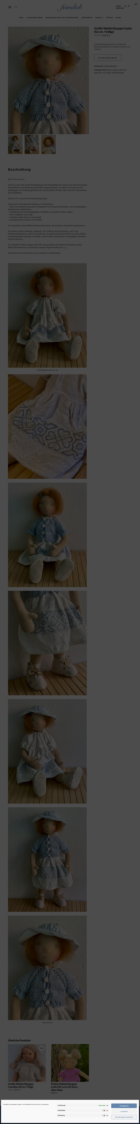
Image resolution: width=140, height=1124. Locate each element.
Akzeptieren (124, 1106)
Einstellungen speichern (124, 1117)
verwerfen (124, 1111)
